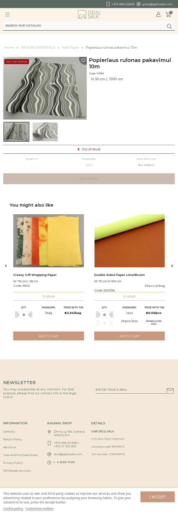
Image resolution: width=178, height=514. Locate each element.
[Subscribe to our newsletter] (170, 391)
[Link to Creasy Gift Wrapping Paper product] (48, 240)
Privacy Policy (13, 462)
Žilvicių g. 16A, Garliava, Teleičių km (69, 433)
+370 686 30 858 (65, 442)
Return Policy (12, 439)
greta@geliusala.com (157, 4)
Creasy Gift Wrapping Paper (35, 275)
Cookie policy (13, 508)
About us (9, 447)
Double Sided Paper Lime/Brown (119, 275)
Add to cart (48, 336)
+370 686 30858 (123, 4)
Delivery (9, 431)
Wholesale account (17, 470)
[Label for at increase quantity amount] (30, 314)
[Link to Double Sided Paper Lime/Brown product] (129, 240)
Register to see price (154, 322)
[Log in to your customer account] (158, 14)
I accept (157, 496)
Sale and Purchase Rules (20, 455)
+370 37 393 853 (65, 446)
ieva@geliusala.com (68, 454)
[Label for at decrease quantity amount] (17, 314)
